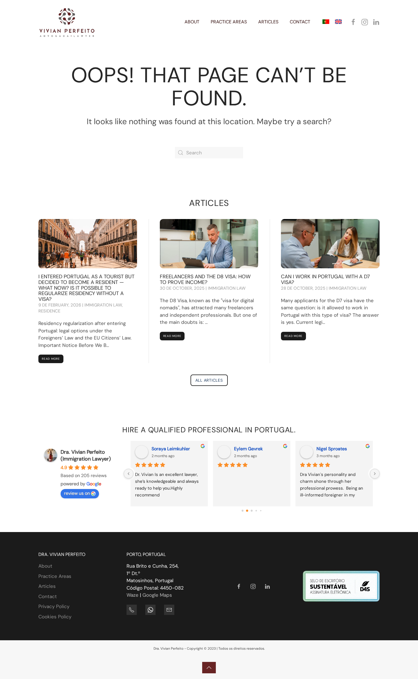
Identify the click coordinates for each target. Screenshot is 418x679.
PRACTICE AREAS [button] (229, 22)
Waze (132, 595)
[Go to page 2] (252, 511)
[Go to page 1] (247, 511)
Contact (47, 596)
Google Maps (157, 595)
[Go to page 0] (242, 510)
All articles (209, 380)
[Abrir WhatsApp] (403, 664)
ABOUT (192, 22)
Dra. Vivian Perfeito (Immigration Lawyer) (86, 455)
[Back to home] (66, 22)
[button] (209, 667)
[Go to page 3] (256, 511)
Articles (47, 586)
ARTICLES (268, 22)
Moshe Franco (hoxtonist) (274, 449)
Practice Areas (54, 576)
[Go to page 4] (260, 510)
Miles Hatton (179, 449)
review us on (77, 493)
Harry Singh (343, 449)
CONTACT (300, 22)
